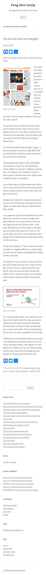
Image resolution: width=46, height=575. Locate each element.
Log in (5, 545)
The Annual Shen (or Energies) (20, 39)
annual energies (22, 371)
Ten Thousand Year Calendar (14, 447)
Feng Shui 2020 (8, 440)
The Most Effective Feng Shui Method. (17, 434)
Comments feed (9, 552)
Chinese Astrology (29, 368)
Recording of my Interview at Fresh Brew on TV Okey (23, 406)
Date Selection (8, 508)
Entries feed (7, 548)
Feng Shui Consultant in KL (13, 530)
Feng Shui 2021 (8, 428)
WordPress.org (8, 555)
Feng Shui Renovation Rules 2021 (15, 431)
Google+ (6, 462)
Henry (5, 477)
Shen (36, 147)
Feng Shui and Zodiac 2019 (13, 443)
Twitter (13, 462)
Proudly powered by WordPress (14, 570)
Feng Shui (6, 511)
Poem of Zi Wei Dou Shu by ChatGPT (17, 403)
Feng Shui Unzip (23, 5)
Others (5, 514)
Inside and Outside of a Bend (21, 487)
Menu (23, 17)
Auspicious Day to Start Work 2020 (16, 437)
